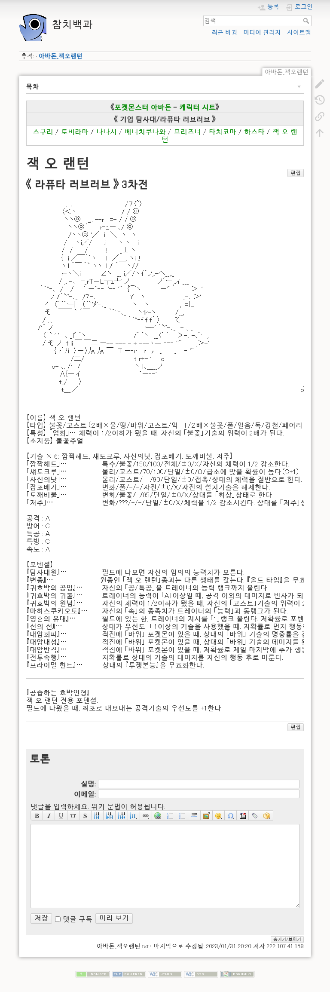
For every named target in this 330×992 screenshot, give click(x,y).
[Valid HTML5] (165, 973)
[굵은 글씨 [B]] (37, 815)
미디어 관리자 (262, 32)
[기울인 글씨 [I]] (49, 815)
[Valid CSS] (201, 973)
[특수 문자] (231, 815)
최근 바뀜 (224, 32)
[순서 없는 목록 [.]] (182, 815)
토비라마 (75, 131)
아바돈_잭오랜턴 (60, 56)
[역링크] (320, 116)
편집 (295, 172)
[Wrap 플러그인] (267, 815)
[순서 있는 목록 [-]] (170, 815)
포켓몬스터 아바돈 (142, 107)
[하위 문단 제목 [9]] (110, 815)
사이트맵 (299, 32)
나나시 (106, 131)
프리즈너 (187, 131)
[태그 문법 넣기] (255, 815)
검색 (307, 21)
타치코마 (222, 131)
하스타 (254, 131)
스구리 (43, 131)
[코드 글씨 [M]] (73, 815)
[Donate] (93, 973)
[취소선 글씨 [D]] (85, 815)
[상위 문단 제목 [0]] (122, 815)
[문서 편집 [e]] (320, 83)
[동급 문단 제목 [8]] (98, 815)
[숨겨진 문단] (243, 815)
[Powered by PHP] (129, 973)
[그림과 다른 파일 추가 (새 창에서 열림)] (207, 815)
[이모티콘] (219, 815)
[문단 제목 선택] (134, 815)
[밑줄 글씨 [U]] (61, 815)
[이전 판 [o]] (320, 100)
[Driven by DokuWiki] (237, 973)
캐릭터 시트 (197, 107)
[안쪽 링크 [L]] (146, 815)
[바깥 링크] (158, 815)
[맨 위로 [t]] (320, 132)
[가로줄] (194, 815)
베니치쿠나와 (145, 131)
